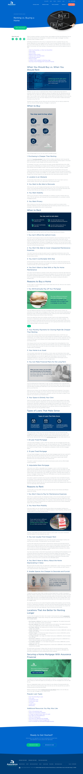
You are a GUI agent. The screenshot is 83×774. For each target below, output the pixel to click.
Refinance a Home (45, 4)
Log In (63, 1)
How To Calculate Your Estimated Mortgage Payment (41, 721)
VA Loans (31, 702)
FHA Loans (31, 698)
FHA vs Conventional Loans (35, 711)
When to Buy (32, 51)
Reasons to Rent (33, 58)
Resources (63, 4)
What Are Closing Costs (34, 717)
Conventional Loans (33, 699)
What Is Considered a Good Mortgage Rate (39, 720)
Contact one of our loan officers (48, 689)
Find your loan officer (42, 760)
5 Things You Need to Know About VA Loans (39, 714)
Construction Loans (33, 701)
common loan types (51, 437)
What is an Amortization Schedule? (37, 712)
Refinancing (31, 705)
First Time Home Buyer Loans (36, 696)
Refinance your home (33, 760)
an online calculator (37, 159)
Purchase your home (23, 760)
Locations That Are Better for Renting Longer (39, 60)
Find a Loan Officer (55, 4)
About (51, 1)
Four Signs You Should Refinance (37, 715)
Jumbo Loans (32, 704)
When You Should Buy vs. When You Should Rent (40, 50)
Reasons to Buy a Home (34, 54)
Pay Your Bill (46, 1)
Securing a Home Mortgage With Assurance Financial (41, 61)
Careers (54, 1)
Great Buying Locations (34, 57)
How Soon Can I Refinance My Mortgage (38, 718)
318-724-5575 (73, 1)
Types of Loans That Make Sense (36, 55)
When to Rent (32, 53)
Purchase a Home (36, 4)
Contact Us (59, 1)
